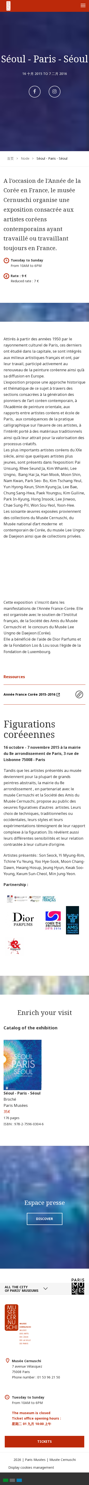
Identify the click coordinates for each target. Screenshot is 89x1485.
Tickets (44, 1441)
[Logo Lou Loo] (14, 945)
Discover (44, 1218)
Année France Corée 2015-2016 (29, 694)
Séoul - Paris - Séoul (22, 1093)
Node (25, 158)
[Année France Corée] (53, 919)
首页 (10, 158)
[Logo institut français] (31, 898)
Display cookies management (31, 1467)
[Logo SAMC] (72, 919)
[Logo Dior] (22, 919)
